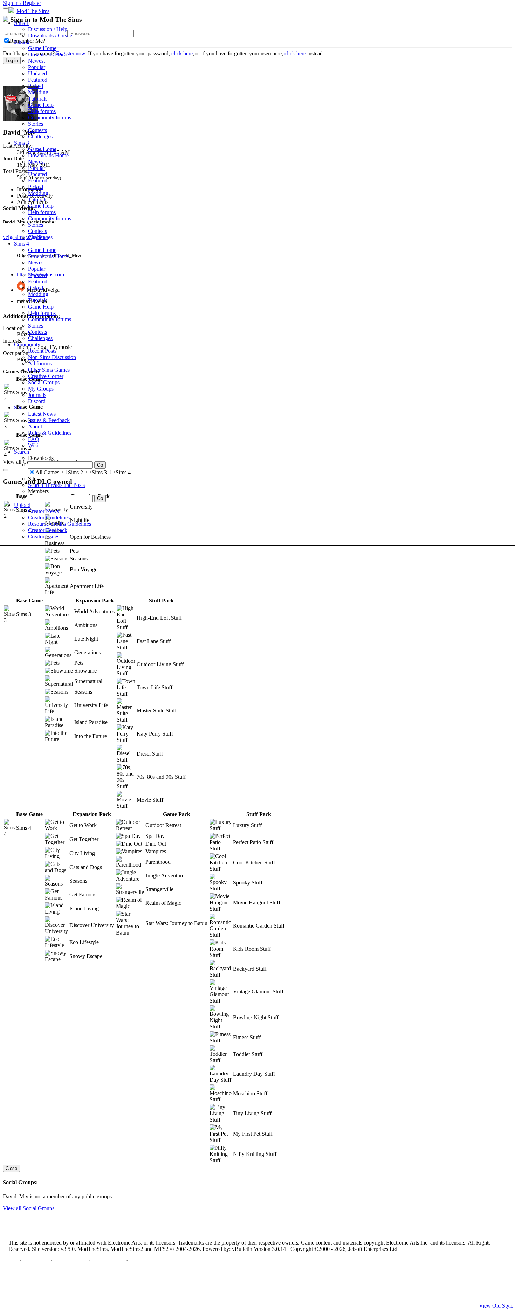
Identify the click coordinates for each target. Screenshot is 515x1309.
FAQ (33, 439)
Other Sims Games (49, 370)
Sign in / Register (22, 3)
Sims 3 (21, 143)
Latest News (42, 414)
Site (18, 408)
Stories (35, 124)
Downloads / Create (50, 36)
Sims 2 (21, 42)
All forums (40, 363)
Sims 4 (21, 244)
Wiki (33, 445)
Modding (38, 92)
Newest (36, 61)
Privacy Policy (71, 1261)
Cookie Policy (108, 1261)
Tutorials (37, 99)
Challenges (40, 136)
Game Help (41, 105)
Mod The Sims (32, 11)
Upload (22, 505)
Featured (37, 80)
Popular (36, 67)
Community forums (49, 117)
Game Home (42, 48)
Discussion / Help (47, 29)
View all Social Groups (28, 1208)
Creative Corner (45, 376)
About (35, 426)
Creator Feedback (47, 530)
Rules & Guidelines (49, 433)
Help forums (42, 111)
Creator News (43, 511)
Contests (37, 130)
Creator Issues (43, 536)
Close (11, 1168)
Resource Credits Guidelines (59, 524)
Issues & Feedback (49, 420)
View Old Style (496, 1306)
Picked (35, 86)
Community (27, 344)
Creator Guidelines (49, 518)
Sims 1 (21, 23)
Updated (37, 73)
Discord (37, 401)
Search (21, 452)
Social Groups (44, 382)
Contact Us (35, 1261)
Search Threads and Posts (56, 485)
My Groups (41, 389)
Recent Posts (42, 351)
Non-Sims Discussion (52, 357)
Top (13, 1261)
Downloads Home (48, 54)
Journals (37, 395)
